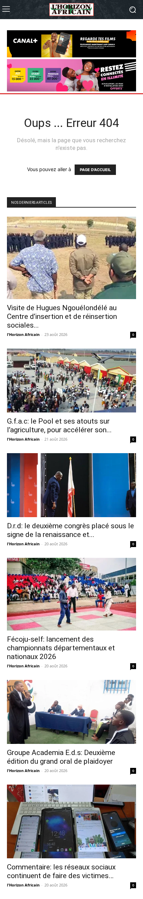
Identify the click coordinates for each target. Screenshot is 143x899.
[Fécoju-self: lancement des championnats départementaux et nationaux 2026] (71, 594)
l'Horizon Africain (23, 334)
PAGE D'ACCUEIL (95, 169)
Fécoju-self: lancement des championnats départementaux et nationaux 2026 (61, 648)
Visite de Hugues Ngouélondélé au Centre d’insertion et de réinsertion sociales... (62, 316)
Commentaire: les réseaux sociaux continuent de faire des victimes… (61, 871)
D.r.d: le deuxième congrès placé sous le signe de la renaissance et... (70, 530)
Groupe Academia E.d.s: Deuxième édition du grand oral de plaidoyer (61, 756)
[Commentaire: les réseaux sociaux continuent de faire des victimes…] (71, 821)
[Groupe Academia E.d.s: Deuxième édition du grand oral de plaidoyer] (71, 712)
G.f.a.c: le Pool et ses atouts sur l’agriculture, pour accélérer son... (59, 425)
